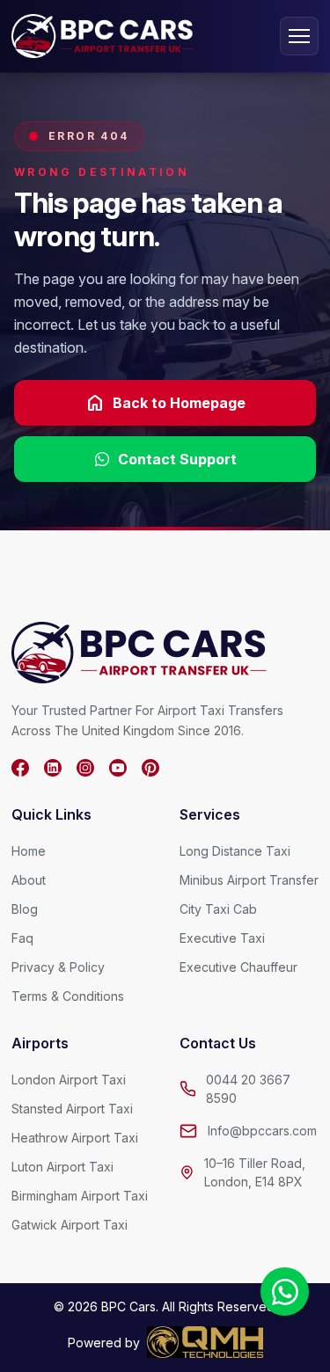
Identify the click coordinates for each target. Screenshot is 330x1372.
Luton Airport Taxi (62, 1166)
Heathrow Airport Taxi (74, 1137)
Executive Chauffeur (238, 967)
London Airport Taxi (68, 1079)
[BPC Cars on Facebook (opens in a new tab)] (20, 768)
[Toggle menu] (299, 36)
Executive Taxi (222, 937)
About (28, 879)
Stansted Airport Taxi (72, 1108)
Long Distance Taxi (235, 850)
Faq (22, 937)
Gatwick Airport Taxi (69, 1224)
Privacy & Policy (58, 967)
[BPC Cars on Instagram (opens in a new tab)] (85, 768)
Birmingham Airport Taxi (79, 1195)
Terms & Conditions (67, 996)
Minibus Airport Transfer (249, 879)
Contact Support (177, 459)
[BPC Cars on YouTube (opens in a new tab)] (118, 768)
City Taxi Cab (218, 908)
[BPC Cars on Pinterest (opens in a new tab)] (150, 768)
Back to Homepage (165, 402)
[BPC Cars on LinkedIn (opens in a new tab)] (53, 768)
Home (28, 850)
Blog (24, 908)
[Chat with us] (284, 1291)
